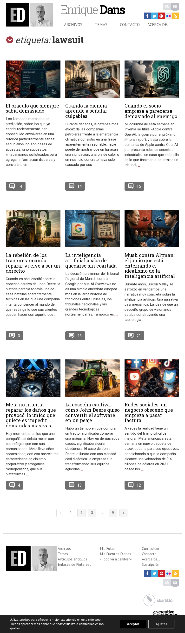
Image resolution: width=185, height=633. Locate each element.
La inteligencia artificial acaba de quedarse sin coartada (91, 260)
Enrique (92, 9)
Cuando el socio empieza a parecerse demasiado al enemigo (151, 110)
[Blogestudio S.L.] (158, 599)
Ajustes (161, 624)
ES (175, 6)
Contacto (130, 24)
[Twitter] (154, 16)
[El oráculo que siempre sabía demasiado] (33, 79)
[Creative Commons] (165, 612)
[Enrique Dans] (29, 15)
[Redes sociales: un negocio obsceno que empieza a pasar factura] (152, 378)
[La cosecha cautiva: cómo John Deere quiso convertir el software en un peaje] (92, 378)
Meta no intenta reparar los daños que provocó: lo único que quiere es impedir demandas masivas (31, 415)
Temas (101, 24)
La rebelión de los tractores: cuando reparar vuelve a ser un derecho (33, 263)
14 (20, 186)
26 (79, 335)
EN (167, 6)
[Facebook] (147, 16)
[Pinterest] (161, 16)
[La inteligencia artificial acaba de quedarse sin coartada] (92, 228)
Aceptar (133, 624)
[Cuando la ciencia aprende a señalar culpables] (92, 79)
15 (139, 186)
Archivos (73, 24)
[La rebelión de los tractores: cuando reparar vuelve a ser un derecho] (33, 228)
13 (79, 485)
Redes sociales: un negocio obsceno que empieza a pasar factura (149, 412)
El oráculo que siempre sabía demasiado (32, 108)
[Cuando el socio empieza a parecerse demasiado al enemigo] (152, 79)
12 (139, 485)
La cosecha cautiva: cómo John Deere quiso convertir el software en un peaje (92, 412)
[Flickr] (168, 16)
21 (139, 335)
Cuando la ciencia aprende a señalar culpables (86, 110)
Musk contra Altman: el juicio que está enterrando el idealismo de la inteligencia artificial (150, 265)
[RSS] (175, 16)
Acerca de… (158, 24)
